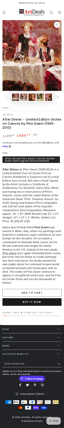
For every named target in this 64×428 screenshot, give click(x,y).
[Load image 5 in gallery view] (48, 97)
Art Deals (7, 115)
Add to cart (32, 292)
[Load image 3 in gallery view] (32, 97)
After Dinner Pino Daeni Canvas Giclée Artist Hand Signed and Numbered (30, 159)
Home (5, 108)
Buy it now (32, 302)
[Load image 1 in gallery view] (15, 97)
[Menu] (4, 12)
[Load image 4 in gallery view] (40, 97)
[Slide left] (6, 97)
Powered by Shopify (32, 421)
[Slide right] (57, 97)
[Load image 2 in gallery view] (23, 97)
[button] (51, 12)
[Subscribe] (60, 364)
